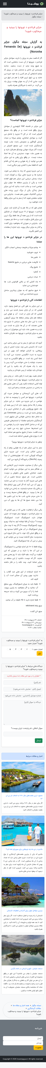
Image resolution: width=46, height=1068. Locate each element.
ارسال (38, 740)
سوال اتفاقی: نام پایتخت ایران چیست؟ (26, 728)
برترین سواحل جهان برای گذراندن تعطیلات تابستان (24, 910)
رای (39, 653)
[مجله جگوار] (35, 4)
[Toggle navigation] (4, 3)
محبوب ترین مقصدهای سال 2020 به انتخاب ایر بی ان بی (24, 796)
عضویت (38, 1047)
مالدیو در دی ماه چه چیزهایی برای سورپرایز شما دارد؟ (24, 849)
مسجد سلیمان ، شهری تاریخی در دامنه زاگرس (26, 968)
